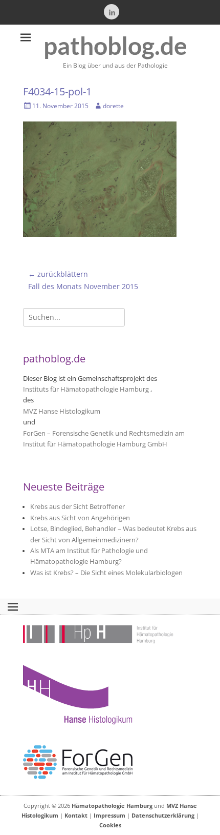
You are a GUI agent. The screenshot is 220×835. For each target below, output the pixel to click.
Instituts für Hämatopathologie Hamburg (86, 389)
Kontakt (75, 815)
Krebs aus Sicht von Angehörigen (80, 518)
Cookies (110, 825)
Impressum (109, 815)
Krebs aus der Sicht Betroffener (77, 506)
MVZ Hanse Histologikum (61, 411)
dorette (113, 105)
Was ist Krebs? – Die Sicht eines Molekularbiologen (106, 572)
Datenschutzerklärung (162, 815)
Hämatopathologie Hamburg (112, 805)
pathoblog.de (115, 45)
